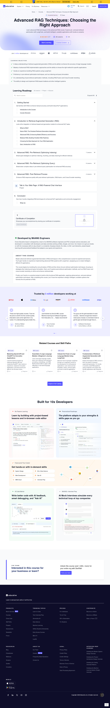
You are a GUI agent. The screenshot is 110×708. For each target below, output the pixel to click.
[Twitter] (17, 696)
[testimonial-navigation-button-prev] (7, 318)
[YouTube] (21, 696)
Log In (94, 6)
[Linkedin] (12, 696)
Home (33, 12)
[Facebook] (8, 696)
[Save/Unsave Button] (26, 350)
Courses (41, 12)
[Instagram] (26, 696)
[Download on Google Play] (14, 687)
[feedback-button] (106, 704)
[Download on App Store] (14, 683)
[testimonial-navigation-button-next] (103, 318)
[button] (62, 15)
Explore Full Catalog (55, 383)
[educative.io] (8, 6)
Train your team (66, 573)
